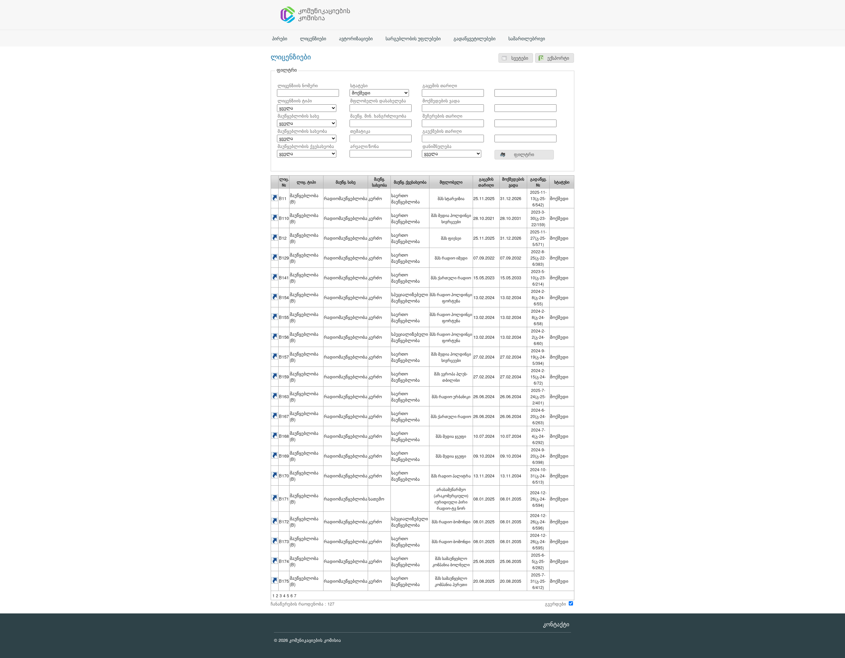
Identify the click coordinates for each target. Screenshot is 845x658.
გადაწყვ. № (538, 182)
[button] (515, 58)
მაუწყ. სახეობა (379, 182)
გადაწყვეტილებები (474, 38)
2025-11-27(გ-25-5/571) (538, 238)
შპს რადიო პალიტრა (451, 475)
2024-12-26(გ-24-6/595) (538, 541)
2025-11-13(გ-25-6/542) (538, 198)
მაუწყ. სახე (345, 182)
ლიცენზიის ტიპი (295, 100)
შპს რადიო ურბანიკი (451, 396)
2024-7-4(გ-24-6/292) (538, 436)
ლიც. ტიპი (306, 182)
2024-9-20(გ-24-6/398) (538, 456)
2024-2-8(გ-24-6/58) (538, 317)
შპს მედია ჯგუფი (451, 436)
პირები (279, 38)
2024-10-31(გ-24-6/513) (538, 476)
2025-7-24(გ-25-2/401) (538, 396)
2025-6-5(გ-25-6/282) (538, 561)
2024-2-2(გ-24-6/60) (538, 337)
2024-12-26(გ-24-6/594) (538, 499)
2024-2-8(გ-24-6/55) (538, 297)
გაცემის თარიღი (439, 85)
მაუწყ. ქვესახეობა (410, 182)
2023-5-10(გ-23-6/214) (538, 277)
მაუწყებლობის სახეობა (302, 131)
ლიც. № (284, 182)
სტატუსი (359, 85)
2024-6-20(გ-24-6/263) (538, 416)
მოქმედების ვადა (441, 100)
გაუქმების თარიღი (442, 131)
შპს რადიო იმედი (451, 257)
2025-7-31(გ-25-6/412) (538, 581)
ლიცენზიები (313, 38)
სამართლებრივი (526, 38)
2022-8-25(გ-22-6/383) (538, 258)
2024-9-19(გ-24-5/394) (538, 357)
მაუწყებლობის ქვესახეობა (306, 146)
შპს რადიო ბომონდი (451, 521)
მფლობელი (451, 182)
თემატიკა (360, 131)
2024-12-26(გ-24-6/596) (538, 521)
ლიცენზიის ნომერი (298, 85)
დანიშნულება (437, 146)
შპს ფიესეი (451, 238)
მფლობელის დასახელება (378, 100)
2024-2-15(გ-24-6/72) (538, 376)
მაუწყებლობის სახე (298, 116)
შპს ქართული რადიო (451, 277)
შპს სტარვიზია (451, 198)
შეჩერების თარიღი (442, 116)
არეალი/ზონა (364, 146)
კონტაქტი (556, 624)
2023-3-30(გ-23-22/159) (538, 218)
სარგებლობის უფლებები (413, 38)
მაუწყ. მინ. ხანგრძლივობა (378, 116)
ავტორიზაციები (356, 38)
